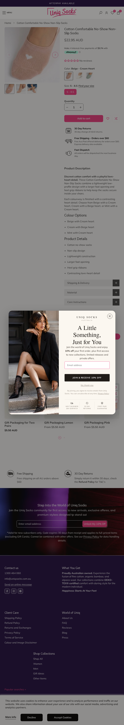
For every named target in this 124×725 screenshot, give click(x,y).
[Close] (109, 316)
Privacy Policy (103, 393)
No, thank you (87, 385)
